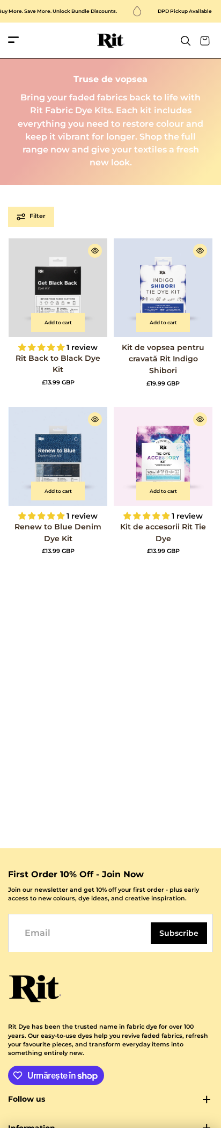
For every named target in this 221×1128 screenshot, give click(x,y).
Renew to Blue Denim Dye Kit (57, 532)
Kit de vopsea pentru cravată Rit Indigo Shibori (163, 359)
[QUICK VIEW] (95, 251)
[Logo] (111, 41)
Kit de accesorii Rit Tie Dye (163, 532)
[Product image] (58, 287)
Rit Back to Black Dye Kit (58, 364)
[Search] (186, 41)
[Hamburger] (13, 40)
